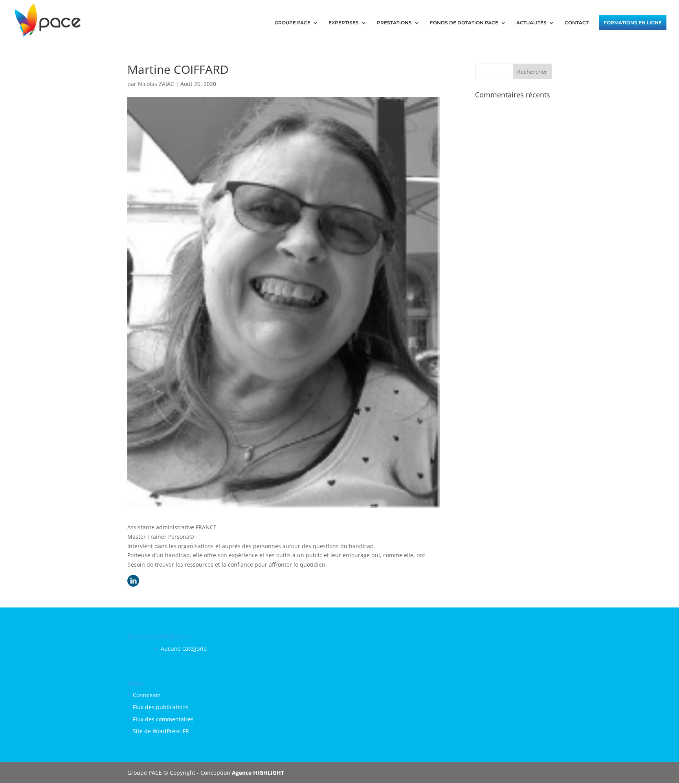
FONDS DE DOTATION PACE (464, 23)
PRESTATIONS (394, 23)
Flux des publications (161, 707)
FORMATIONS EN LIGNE (633, 23)
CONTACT (577, 23)
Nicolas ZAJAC (156, 84)
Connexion (147, 695)
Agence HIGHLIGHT (258, 772)
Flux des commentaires (163, 719)
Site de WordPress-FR (161, 731)
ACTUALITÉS (531, 23)
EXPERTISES (343, 23)
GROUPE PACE (292, 23)
